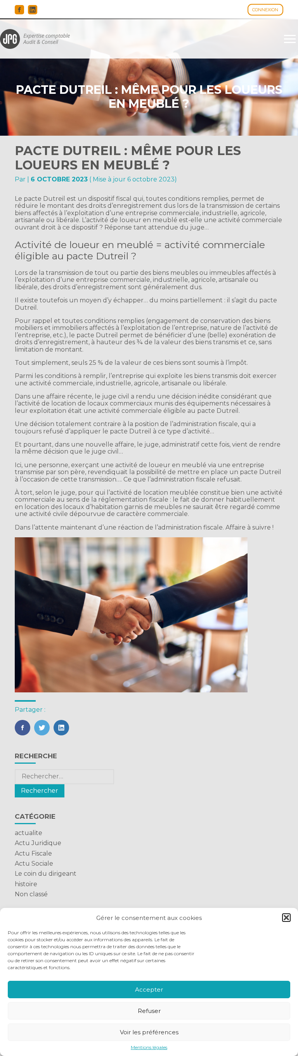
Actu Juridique (38, 843)
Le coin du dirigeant (45, 873)
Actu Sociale (34, 863)
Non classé (31, 894)
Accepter (149, 989)
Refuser (149, 1011)
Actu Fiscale (33, 853)
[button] (286, 917)
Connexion (265, 9)
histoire (26, 884)
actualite (28, 833)
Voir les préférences (149, 1032)
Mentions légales (149, 1047)
